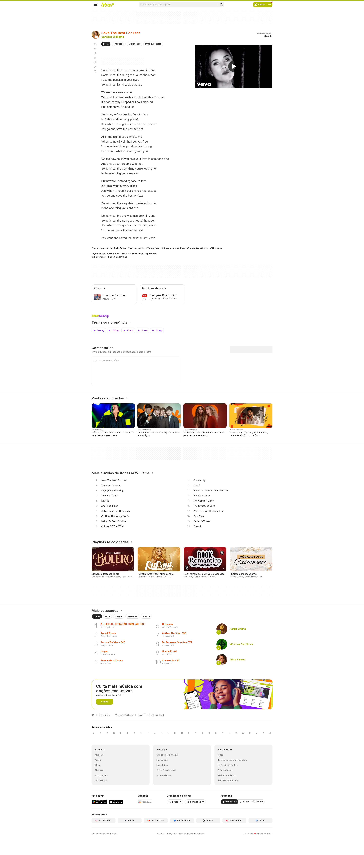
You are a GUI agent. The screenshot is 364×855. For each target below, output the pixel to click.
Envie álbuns (162, 760)
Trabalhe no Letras (227, 775)
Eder (109, 253)
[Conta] (269, 4)
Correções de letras (166, 770)
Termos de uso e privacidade (232, 760)
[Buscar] (221, 4)
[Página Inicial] (93, 715)
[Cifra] (95, 58)
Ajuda (220, 755)
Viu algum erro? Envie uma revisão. (110, 257)
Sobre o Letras (225, 770)
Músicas (99, 755)
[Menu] (96, 4)
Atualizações (101, 775)
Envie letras (162, 765)
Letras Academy (182, 316)
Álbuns (98, 765)
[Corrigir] (95, 67)
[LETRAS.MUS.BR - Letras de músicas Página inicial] (108, 4)
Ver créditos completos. (168, 248)
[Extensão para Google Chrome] (144, 801)
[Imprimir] (95, 62)
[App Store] (116, 801)
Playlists (99, 770)
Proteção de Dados (227, 765)
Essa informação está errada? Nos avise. (201, 248)
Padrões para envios (228, 780)
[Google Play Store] (99, 801)
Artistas (99, 760)
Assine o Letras (163, 775)
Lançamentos (101, 780)
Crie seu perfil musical (167, 755)
